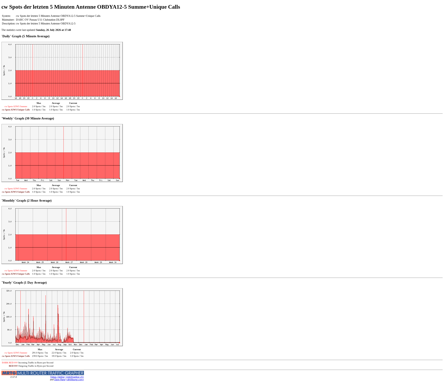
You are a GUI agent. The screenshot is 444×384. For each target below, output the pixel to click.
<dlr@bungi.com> (75, 379)
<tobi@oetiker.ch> (74, 377)
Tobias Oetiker (57, 377)
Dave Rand (59, 379)
